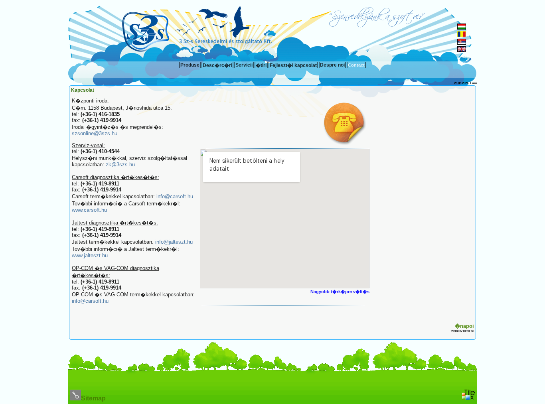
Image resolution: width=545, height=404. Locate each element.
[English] (461, 49)
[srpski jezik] (461, 42)
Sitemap (93, 398)
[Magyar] (461, 27)
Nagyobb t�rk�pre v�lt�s (339, 291)
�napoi (464, 326)
